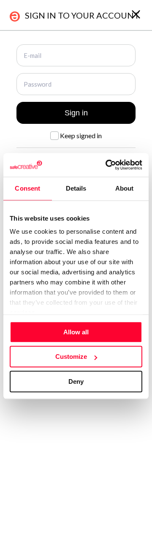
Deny (76, 381)
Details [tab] (76, 188)
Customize (71, 356)
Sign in (76, 113)
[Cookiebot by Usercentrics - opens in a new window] (107, 164)
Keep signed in (80, 135)
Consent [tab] (27, 188)
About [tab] (124, 188)
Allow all (76, 332)
